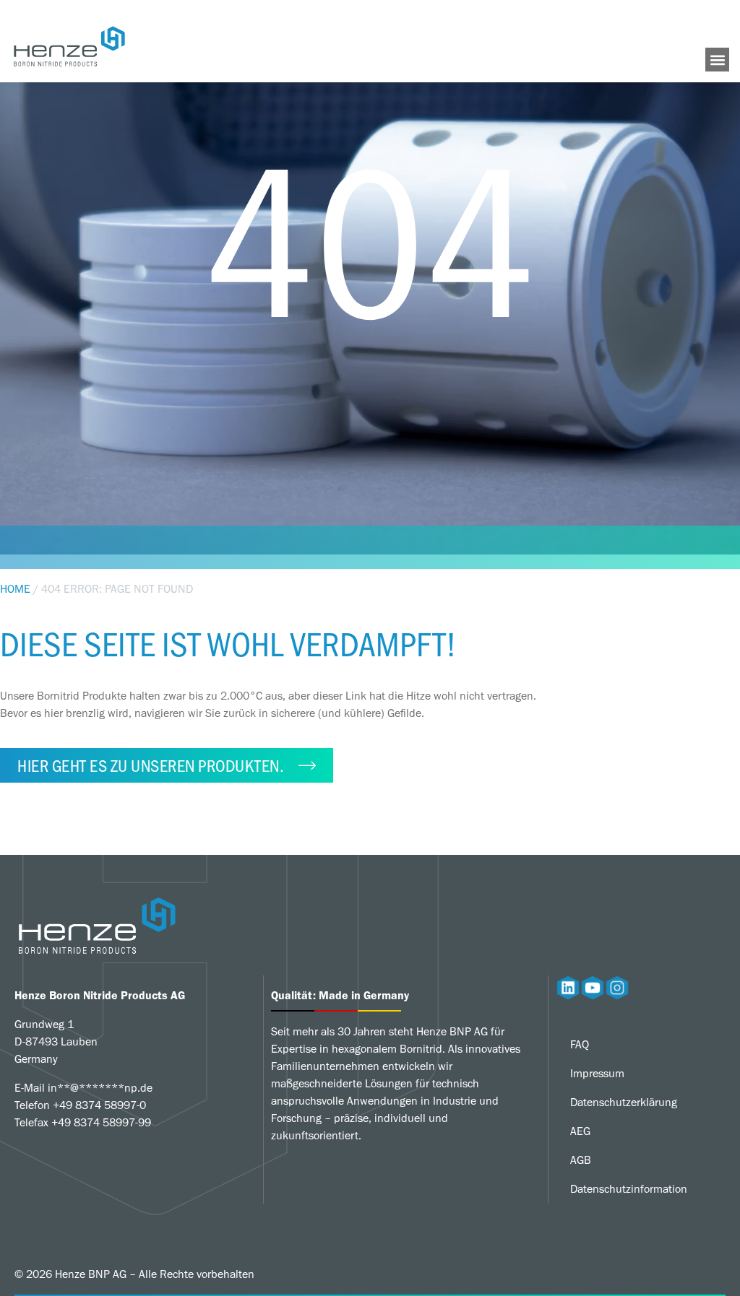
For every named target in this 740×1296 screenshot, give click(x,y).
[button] (717, 59)
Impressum (597, 1073)
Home (15, 589)
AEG (580, 1131)
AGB (580, 1160)
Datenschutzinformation (628, 1189)
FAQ (579, 1044)
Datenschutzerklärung (623, 1102)
